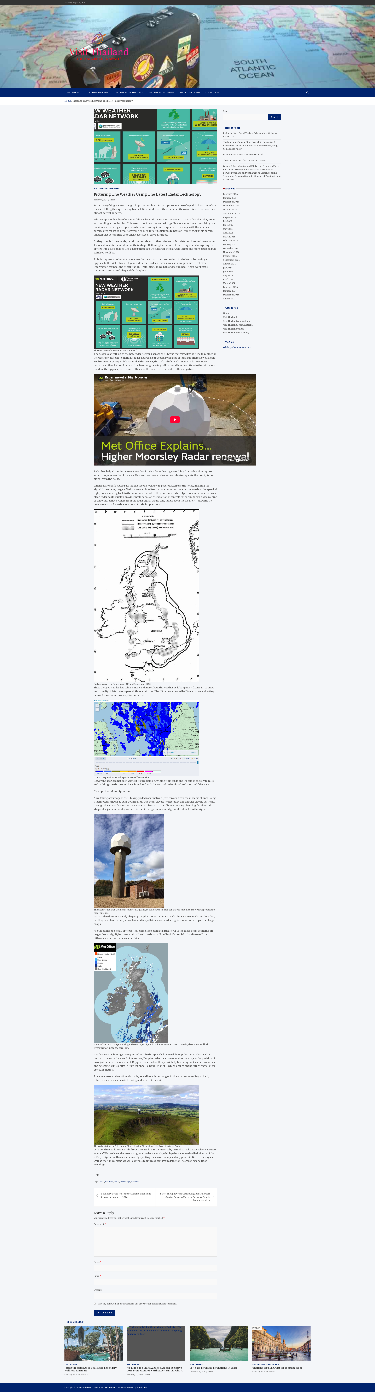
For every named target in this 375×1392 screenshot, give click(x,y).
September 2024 (231, 260)
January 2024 (230, 291)
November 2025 (231, 205)
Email (97, 1276)
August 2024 (229, 263)
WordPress (142, 1387)
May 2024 (228, 275)
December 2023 (231, 294)
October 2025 (230, 209)
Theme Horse (109, 1387)
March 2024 (229, 283)
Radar (116, 1181)
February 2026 (230, 194)
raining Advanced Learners (237, 347)
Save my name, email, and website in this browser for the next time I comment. (137, 1303)
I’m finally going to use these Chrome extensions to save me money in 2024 (126, 1195)
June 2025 (228, 225)
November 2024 (231, 252)
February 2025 (230, 240)
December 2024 (231, 248)
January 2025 (229, 244)
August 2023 (229, 298)
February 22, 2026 (135, 1374)
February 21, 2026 (197, 1371)
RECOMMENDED (75, 1322)
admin (112, 199)
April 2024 (228, 279)
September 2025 (231, 213)
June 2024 (228, 271)
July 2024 (227, 267)
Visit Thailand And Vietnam (161, 92)
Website (98, 1290)
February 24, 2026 (72, 1374)
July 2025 (227, 221)
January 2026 (230, 198)
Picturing (109, 1181)
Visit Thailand (73, 92)
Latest (101, 1181)
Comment (100, 1224)
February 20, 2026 (260, 1371)
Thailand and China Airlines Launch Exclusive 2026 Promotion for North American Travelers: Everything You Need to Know (250, 145)
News (226, 313)
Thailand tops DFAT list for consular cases (244, 160)
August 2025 (229, 217)
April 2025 (228, 232)
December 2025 (231, 201)
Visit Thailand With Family (98, 92)
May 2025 (228, 229)
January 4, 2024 (100, 199)
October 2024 (230, 256)
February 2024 (230, 287)
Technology (125, 1181)
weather (135, 1181)
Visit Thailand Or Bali (190, 92)
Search (226, 111)
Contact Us (211, 92)
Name (98, 1262)
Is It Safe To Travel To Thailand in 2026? (243, 154)
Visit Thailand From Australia (129, 92)
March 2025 (229, 236)
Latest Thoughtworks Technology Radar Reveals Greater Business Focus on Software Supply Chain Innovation (185, 1197)
